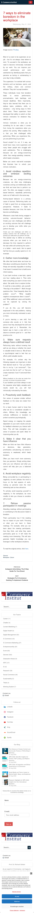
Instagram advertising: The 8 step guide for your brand (17, 569)
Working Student (8, 687)
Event (5, 651)
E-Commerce (7, 639)
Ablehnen (17, 901)
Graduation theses (9, 659)
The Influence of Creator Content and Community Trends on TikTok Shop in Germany (19, 751)
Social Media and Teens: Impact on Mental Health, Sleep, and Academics (19, 773)
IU (4, 667)
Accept (17, 896)
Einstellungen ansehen (17, 906)
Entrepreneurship (8, 647)
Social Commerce (9, 675)
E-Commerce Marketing (10, 643)
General (5, 555)
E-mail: (7, 811)
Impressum (22, 910)
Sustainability (7, 679)
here (26, 548)
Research (6, 671)
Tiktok (5, 683)
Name (7, 800)
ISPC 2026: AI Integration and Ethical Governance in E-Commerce (19, 765)
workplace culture (8, 557)
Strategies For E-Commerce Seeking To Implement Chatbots (17, 578)
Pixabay (16, 50)
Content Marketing (9, 627)
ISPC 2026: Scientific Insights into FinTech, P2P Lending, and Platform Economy (19, 758)
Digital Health (7, 631)
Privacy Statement (14, 910)
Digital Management (9, 635)
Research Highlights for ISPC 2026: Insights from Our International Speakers (19, 782)
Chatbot (5, 623)
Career (5, 619)
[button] (31, 873)
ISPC (5, 663)
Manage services (16, 891)
